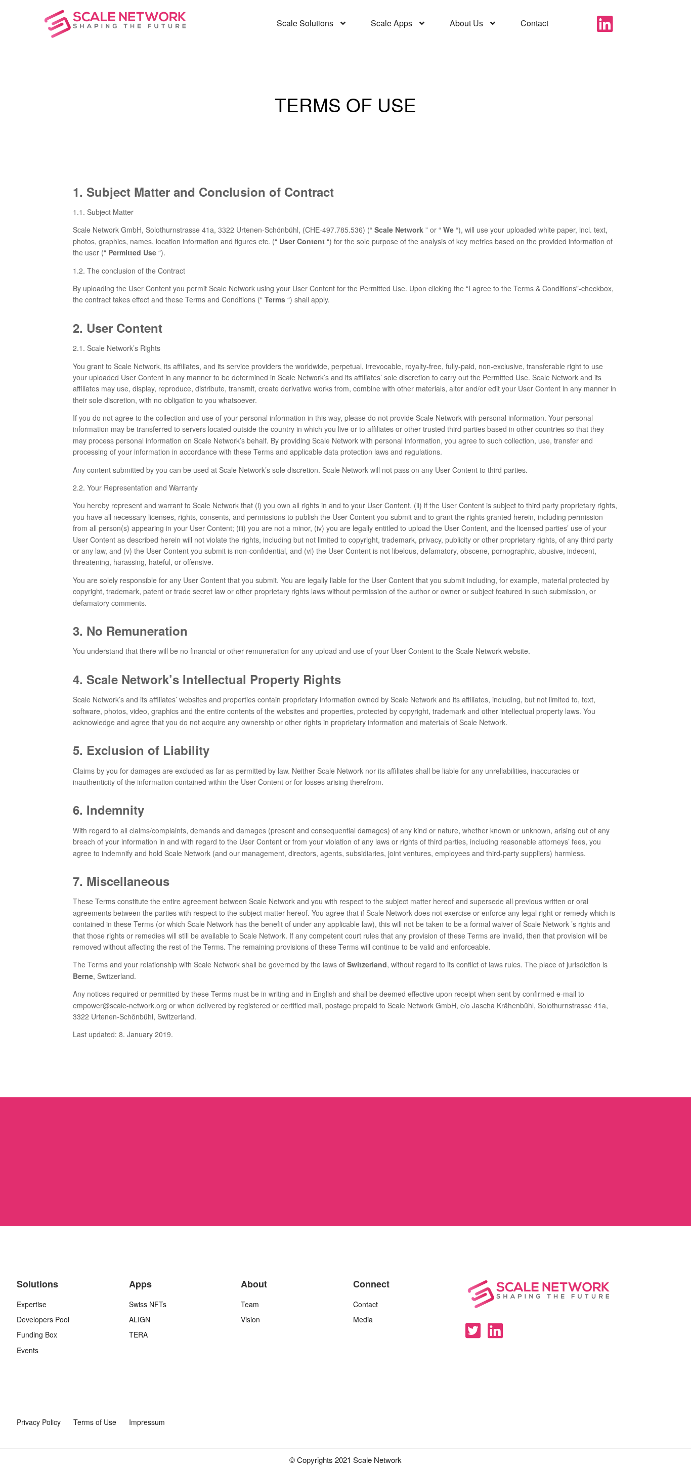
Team (250, 1304)
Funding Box (37, 1334)
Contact (534, 23)
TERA (138, 1334)
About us (467, 23)
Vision (250, 1319)
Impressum (147, 1422)
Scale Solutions (306, 23)
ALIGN (139, 1319)
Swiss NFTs (147, 1304)
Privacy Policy (39, 1422)
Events (27, 1350)
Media (363, 1319)
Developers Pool (43, 1319)
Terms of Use (94, 1422)
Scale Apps (392, 23)
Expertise (32, 1304)
